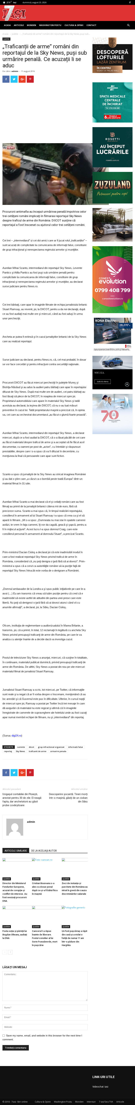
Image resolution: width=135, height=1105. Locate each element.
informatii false (75, 747)
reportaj (8, 751)
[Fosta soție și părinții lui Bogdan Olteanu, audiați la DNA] (15, 917)
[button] (128, 25)
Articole (19, 25)
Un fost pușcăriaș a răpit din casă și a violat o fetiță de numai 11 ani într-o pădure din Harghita (74, 938)
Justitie (15, 33)
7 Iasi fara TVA (106, 1101)
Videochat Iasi (100, 1086)
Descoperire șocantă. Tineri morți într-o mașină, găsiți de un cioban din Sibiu (68, 798)
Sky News (20, 751)
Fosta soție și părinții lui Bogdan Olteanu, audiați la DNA (14, 934)
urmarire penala (58, 751)
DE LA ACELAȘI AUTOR (44, 850)
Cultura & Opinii (74, 25)
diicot (31, 747)
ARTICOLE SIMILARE (16, 850)
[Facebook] (130, 2)
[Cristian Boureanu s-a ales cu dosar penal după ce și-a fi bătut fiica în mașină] (45, 869)
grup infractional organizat (51, 747)
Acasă (5, 33)
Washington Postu (50, 25)
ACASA (7, 25)
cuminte (21, 747)
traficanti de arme (37, 751)
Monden (31, 25)
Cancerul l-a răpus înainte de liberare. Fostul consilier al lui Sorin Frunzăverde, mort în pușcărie (44, 938)
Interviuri (91, 1101)
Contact (91, 25)
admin (14, 71)
